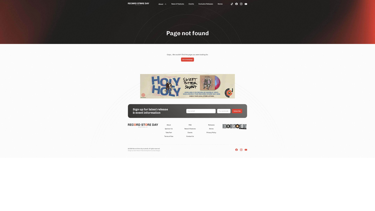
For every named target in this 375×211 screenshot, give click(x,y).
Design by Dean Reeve (134, 150)
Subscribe (237, 111)
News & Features (190, 129)
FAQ (190, 125)
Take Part (169, 132)
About (169, 125)
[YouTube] (246, 4)
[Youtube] (246, 149)
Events (190, 132)
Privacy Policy (211, 132)
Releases (211, 125)
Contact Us (190, 136)
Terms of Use (168, 136)
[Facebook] (236, 4)
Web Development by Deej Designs (150, 150)
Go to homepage (187, 59)
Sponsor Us (169, 129)
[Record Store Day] (138, 4)
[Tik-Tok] (232, 4)
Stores (211, 129)
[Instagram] (241, 4)
